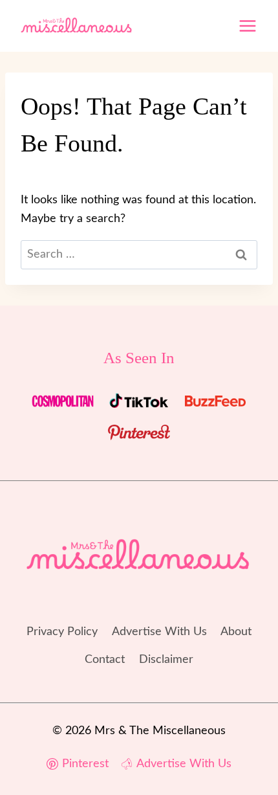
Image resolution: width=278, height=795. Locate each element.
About (235, 632)
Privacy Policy (62, 632)
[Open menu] (247, 25)
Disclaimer (166, 660)
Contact (105, 660)
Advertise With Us (159, 632)
